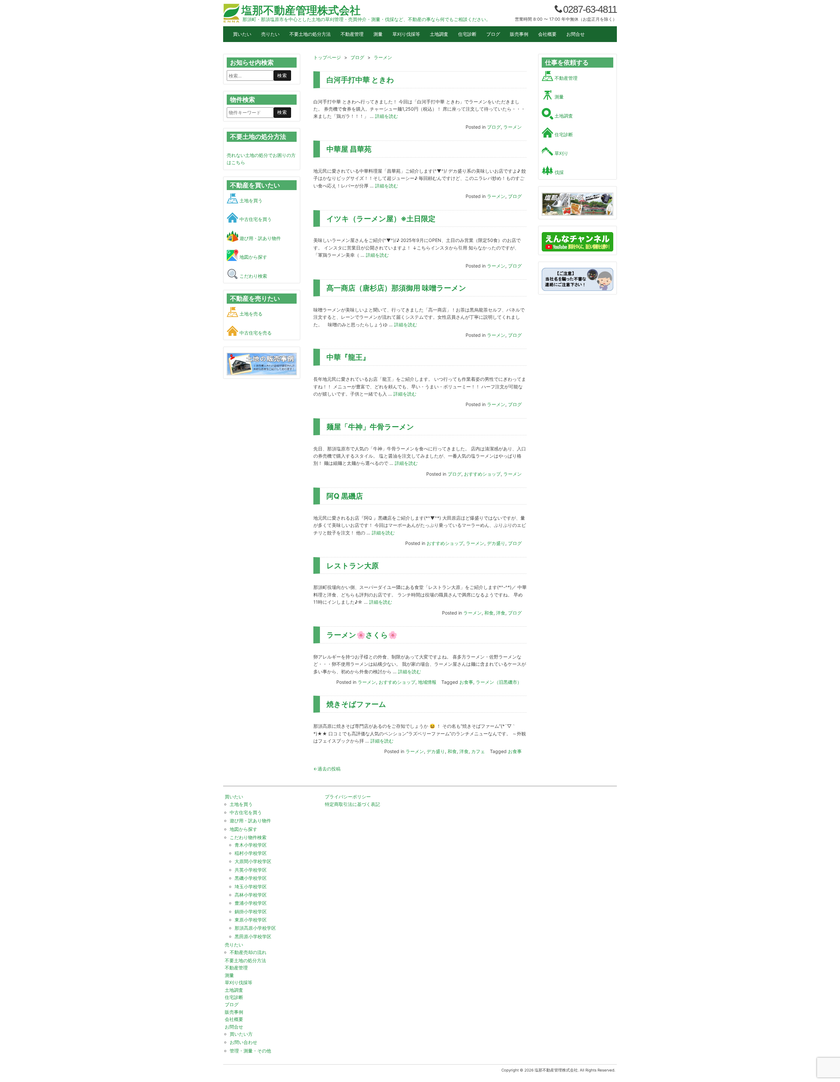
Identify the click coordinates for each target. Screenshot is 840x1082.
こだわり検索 (252, 276)
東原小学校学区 (251, 919)
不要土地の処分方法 (310, 34)
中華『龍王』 (348, 357)
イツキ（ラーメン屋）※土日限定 (380, 218)
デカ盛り (496, 543)
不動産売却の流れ (248, 952)
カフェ (478, 751)
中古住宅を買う (255, 219)
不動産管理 (352, 34)
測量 (378, 34)
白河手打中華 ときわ (360, 79)
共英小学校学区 (251, 870)
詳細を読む (386, 116)
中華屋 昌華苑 (348, 148)
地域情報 (427, 682)
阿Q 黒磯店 (344, 495)
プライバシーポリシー (348, 796)
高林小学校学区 (251, 895)
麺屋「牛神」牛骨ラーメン (370, 426)
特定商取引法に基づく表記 (352, 804)
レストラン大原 (352, 565)
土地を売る (250, 313)
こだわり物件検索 (248, 837)
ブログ (493, 34)
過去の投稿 (327, 768)
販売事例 (519, 34)
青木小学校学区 (251, 845)
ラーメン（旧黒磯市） (499, 682)
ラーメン (512, 127)
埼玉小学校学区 (251, 886)
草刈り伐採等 (406, 34)
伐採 (558, 172)
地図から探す (252, 257)
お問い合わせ (243, 1042)
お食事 (466, 682)
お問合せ (575, 34)
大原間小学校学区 (253, 861)
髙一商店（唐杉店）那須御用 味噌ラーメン (396, 287)
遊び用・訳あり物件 (259, 238)
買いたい (242, 34)
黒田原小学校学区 (253, 936)
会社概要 (547, 34)
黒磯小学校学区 (251, 878)
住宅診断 (467, 34)
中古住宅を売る (255, 332)
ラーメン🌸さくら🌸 (361, 634)
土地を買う (250, 200)
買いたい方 (241, 1034)
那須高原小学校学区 (255, 928)
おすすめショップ (482, 474)
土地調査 (439, 34)
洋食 (500, 613)
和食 (489, 613)
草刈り (560, 153)
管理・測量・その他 (250, 1050)
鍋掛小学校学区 (251, 911)
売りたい (270, 34)
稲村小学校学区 (251, 853)
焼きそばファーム (356, 704)
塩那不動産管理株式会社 (301, 10)
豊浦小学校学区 (251, 903)
